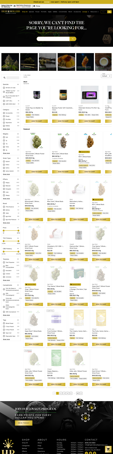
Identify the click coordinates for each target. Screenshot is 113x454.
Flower (37, 12)
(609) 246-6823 (90, 443)
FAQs (39, 445)
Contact (40, 448)
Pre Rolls (43, 12)
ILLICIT (28, 106)
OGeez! (72, 329)
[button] (27, 6)
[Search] (109, 11)
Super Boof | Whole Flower (101, 286)
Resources (93, 12)
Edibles (55, 12)
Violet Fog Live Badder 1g (34, 108)
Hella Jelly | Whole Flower (33, 371)
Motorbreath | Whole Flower (35, 154)
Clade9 (72, 244)
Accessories (77, 12)
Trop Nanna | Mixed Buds (55, 286)
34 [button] (77, 393)
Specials (31, 12)
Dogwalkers (73, 287)
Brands (24, 448)
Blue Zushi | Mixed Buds (60, 154)
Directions (41, 451)
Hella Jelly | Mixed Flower (78, 371)
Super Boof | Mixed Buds (33, 331)
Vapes (49, 12)
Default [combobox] (104, 76)
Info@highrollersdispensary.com (96, 445)
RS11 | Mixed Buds (85, 157)
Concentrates (63, 12)
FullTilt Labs (50, 329)
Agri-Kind (28, 151)
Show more (6, 129)
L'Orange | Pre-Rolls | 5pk (78, 289)
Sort (103, 74)
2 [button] (60, 393)
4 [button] (67, 393)
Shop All (24, 12)
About (40, 443)
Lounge (84, 12)
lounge (46, 2)
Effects (24, 451)
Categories (26, 445)
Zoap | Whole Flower (32, 289)
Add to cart (37, 121)
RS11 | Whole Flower (31, 246)
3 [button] (64, 393)
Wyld (71, 199)
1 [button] (57, 393)
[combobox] (104, 11)
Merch (70, 12)
